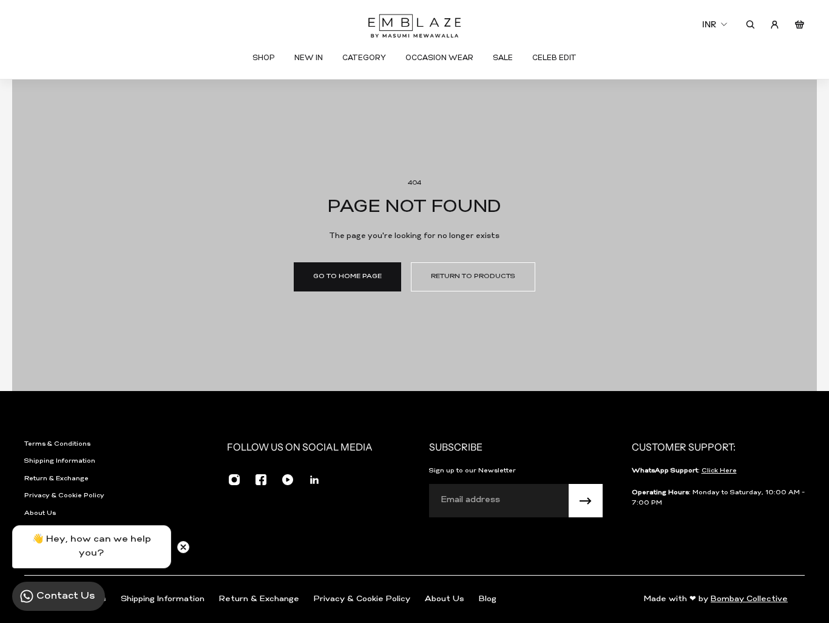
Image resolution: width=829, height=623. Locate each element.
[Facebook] (261, 479)
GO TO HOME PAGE (347, 276)
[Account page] (774, 24)
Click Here (719, 471)
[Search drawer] (750, 24)
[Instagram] (234, 479)
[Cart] (799, 24)
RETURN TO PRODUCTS (473, 276)
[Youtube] (287, 479)
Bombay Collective (749, 599)
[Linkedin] (314, 479)
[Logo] (414, 24)
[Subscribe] (586, 501)
